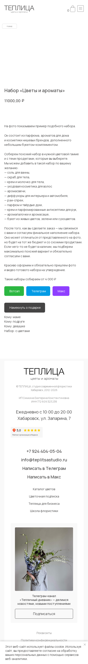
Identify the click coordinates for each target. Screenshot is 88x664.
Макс (61, 291)
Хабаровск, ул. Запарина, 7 (44, 418)
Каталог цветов (44, 489)
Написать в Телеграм (44, 468)
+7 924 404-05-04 (44, 451)
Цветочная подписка (44, 496)
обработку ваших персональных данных (41, 653)
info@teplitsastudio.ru (44, 460)
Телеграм (38, 291)
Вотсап (14, 291)
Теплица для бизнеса (44, 503)
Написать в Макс (44, 477)
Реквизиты (44, 633)
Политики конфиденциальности (44, 640)
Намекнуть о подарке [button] (25, 307)
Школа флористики (44, 510)
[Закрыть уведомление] (85, 644)
